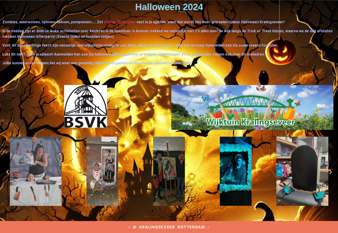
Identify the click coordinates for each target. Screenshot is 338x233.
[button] (7, 172)
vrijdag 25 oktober (120, 22)
